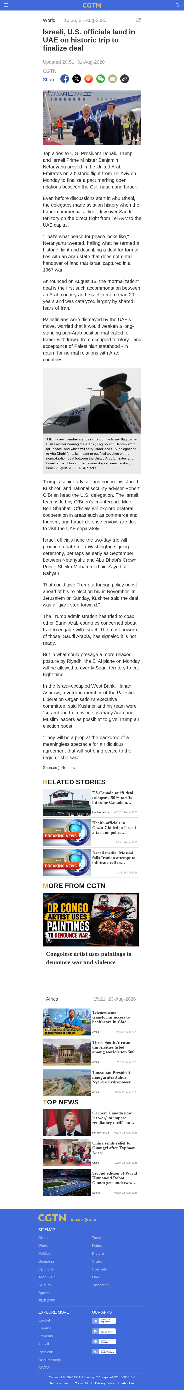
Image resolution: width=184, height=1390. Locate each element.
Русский (45, 1352)
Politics (44, 1253)
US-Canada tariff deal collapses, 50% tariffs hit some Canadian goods (112, 797)
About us (128, 1383)
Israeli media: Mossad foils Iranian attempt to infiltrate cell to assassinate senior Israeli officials (113, 858)
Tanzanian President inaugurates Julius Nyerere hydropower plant (111, 1077)
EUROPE (46, 1301)
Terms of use (59, 1383)
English (44, 1320)
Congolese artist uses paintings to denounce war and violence (89, 958)
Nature (98, 1246)
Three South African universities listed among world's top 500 (113, 1047)
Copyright (82, 1383)
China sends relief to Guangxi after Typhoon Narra (114, 1148)
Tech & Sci (47, 1277)
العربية (43, 1344)
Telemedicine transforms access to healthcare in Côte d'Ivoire (111, 1017)
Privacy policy (105, 1383)
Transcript (100, 1285)
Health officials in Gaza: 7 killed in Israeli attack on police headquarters (114, 827)
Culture (44, 1285)
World (43, 1246)
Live (95, 1277)
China (43, 1238)
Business (46, 1261)
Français (45, 1336)
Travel (97, 1238)
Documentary (49, 1360)
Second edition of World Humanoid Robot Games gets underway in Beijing (114, 1178)
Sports (44, 1293)
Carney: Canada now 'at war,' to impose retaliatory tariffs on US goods (114, 1118)
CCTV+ (44, 1368)
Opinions (46, 1269)
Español (45, 1328)
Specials (99, 1269)
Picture (98, 1253)
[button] (49, 139)
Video (97, 1261)
